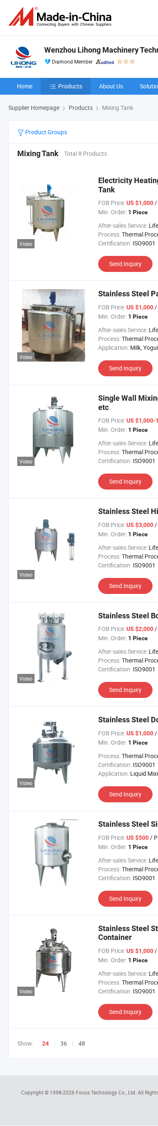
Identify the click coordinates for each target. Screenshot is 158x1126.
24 (45, 1043)
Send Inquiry (125, 264)
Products (70, 86)
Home (24, 86)
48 (81, 1043)
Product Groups (45, 132)
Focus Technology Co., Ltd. (107, 1092)
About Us (111, 86)
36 (63, 1043)
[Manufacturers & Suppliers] (61, 17)
